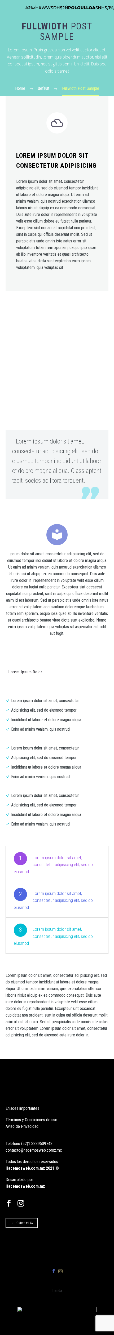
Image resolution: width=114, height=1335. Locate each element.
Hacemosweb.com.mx (25, 1186)
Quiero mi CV (24, 1223)
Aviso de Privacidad (22, 1126)
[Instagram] (60, 1271)
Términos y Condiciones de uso (31, 1119)
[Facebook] (53, 1271)
